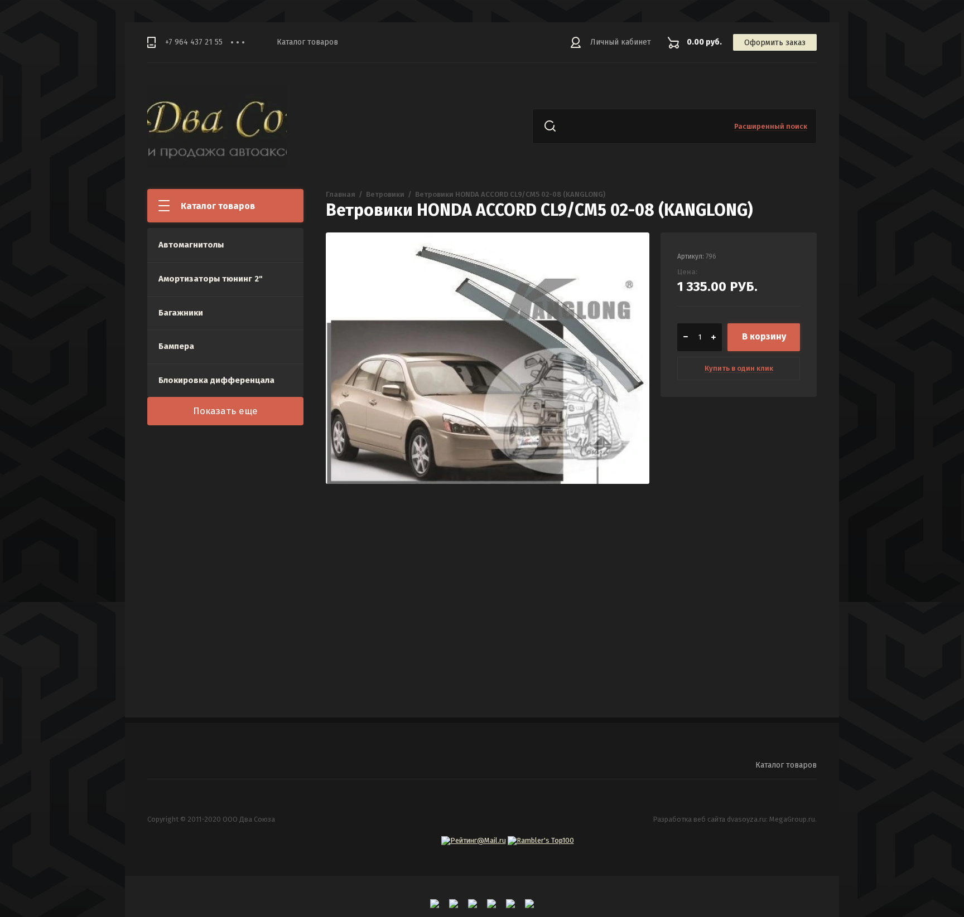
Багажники (180, 313)
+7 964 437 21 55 (194, 42)
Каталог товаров (307, 42)
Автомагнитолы (191, 245)
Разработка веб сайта (689, 819)
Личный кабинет (620, 42)
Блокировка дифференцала (216, 380)
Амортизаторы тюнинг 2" (210, 279)
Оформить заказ (775, 42)
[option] (487, 394)
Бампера (176, 346)
